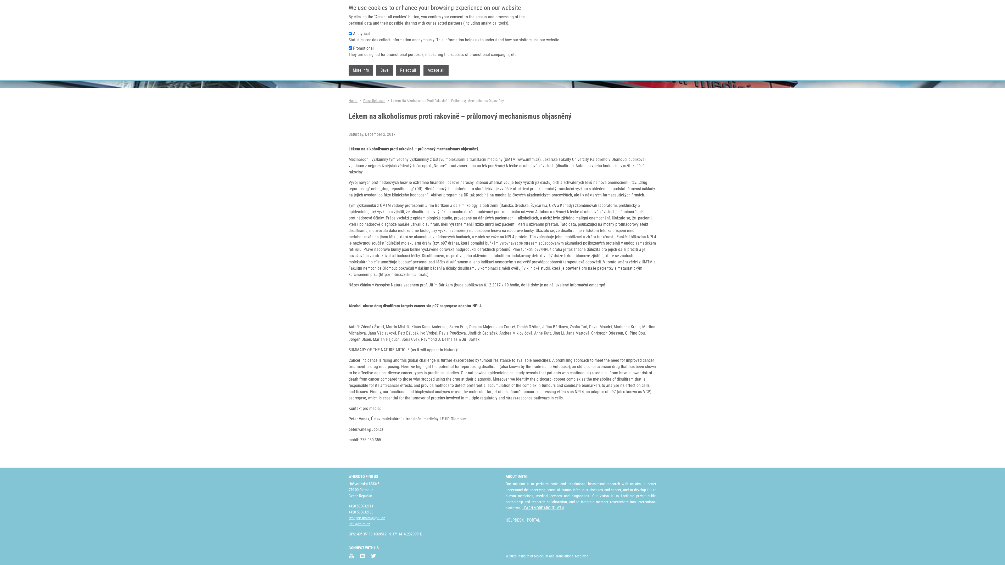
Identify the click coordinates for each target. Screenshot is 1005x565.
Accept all (436, 70)
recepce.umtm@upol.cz (367, 518)
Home (353, 101)
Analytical (361, 33)
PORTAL (533, 520)
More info (361, 70)
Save (385, 70)
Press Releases (374, 101)
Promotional (363, 48)
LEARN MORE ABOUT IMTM (543, 508)
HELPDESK (515, 520)
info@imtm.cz (359, 524)
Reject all (408, 70)
